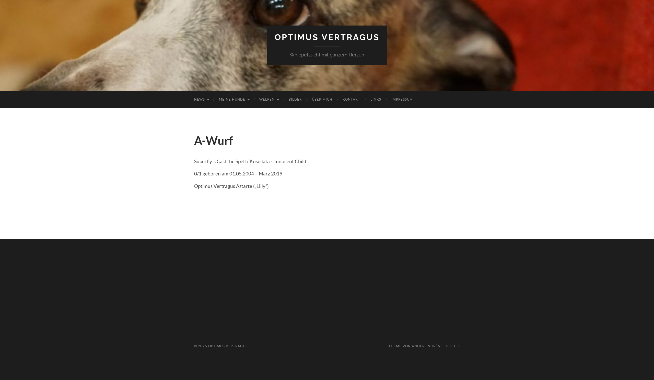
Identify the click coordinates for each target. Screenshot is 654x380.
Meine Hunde (232, 99)
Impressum (402, 99)
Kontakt (351, 99)
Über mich (322, 99)
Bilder (295, 99)
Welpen (267, 99)
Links (375, 99)
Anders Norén (426, 346)
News (199, 99)
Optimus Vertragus (327, 37)
